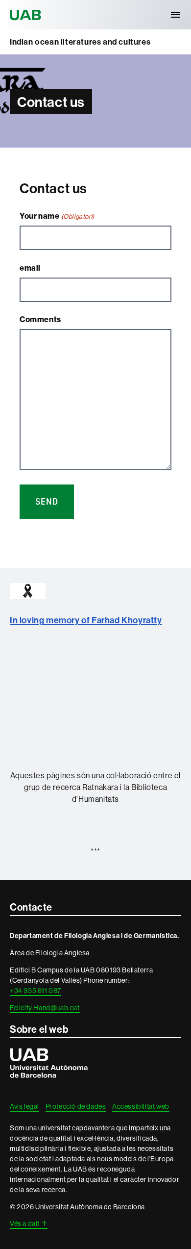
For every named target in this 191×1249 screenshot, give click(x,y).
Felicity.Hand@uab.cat (45, 1007)
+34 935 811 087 (35, 990)
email (30, 268)
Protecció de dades (76, 1106)
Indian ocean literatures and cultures (80, 42)
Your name (57, 216)
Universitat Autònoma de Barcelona (27, 14)
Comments (40, 319)
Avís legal (24, 1106)
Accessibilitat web (140, 1106)
